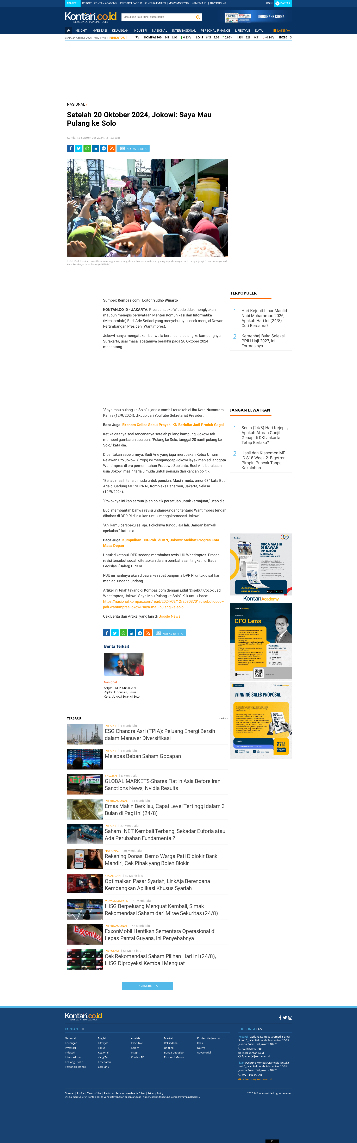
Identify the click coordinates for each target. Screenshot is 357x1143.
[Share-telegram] (103, 148)
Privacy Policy (155, 1093)
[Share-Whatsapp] (87, 148)
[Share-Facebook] (70, 148)
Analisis (135, 1038)
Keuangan (120, 30)
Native (201, 1048)
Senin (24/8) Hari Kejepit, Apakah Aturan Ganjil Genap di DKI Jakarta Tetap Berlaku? (265, 435)
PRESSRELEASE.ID (131, 3)
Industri (140, 30)
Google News (169, 616)
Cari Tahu (103, 1067)
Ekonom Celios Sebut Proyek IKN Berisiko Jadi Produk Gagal (173, 424)
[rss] (111, 148)
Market (168, 1038)
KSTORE (87, 3)
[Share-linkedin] (95, 148)
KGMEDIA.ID (199, 3)
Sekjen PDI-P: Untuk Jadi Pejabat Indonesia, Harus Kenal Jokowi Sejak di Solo (122, 692)
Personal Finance (215, 30)
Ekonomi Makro (174, 1057)
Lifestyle (242, 30)
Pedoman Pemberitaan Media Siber (124, 1093)
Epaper (71, 3)
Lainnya (283, 30)
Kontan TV (137, 1057)
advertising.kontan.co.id (256, 1079)
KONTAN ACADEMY (105, 3)
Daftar (285, 3)
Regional (103, 1052)
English (111, 776)
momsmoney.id (116, 901)
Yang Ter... (104, 1057)
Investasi (99, 30)
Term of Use (94, 1093)
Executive (137, 1043)
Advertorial (204, 1052)
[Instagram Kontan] (290, 1017)
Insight (110, 726)
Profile (80, 1093)
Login (269, 3)
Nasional (159, 30)
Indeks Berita (148, 985)
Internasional (184, 30)
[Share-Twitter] (78, 148)
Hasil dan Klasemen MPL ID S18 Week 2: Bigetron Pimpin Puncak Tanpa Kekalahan (265, 460)
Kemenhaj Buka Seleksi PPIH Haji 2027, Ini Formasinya (263, 340)
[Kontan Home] (68, 30)
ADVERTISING (217, 3)
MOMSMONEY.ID (179, 3)
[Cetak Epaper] (254, 21)
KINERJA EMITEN (155, 3)
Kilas (200, 1043)
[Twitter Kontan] (285, 1017)
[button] (198, 17)
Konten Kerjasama (208, 1038)
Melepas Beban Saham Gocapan (143, 756)
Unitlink (169, 1048)
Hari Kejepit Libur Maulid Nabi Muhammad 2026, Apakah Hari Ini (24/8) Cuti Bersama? (264, 318)
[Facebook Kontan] (280, 1017)
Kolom (135, 1048)
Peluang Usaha (74, 1062)
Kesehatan (104, 1062)
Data (259, 30)
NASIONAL (76, 104)
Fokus (101, 1048)
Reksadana (170, 1043)
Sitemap (69, 1093)
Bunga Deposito (174, 1052)
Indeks (222, 718)
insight (81, 30)
